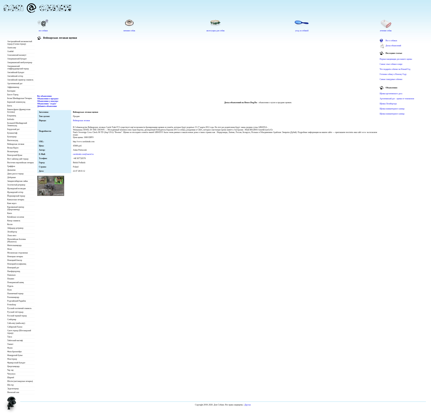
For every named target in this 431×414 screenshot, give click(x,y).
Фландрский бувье (15, 355)
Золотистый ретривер (16, 185)
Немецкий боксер (14, 260)
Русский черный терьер (17, 316)
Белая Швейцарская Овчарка (19, 98)
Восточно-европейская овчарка (20, 162)
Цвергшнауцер (13, 366)
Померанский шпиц (15, 282)
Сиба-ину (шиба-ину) (16, 323)
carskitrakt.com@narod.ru (83, 154)
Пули (9, 290)
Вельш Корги (12, 148)
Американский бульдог (17, 59)
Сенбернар (11, 319)
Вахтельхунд (12, 140)
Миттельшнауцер (14, 245)
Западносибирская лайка (17, 181)
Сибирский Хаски (14, 327)
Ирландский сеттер (15, 192)
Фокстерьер (12, 359)
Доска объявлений (393, 45)
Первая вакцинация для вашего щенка (396, 59)
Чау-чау (10, 370)
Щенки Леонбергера (388, 103)
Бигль (9, 106)
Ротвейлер (11, 304)
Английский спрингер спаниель (20, 80)
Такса (9, 337)
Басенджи (11, 91)
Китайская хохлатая (15, 217)
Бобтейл (10, 119)
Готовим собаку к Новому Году (393, 74)
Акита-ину (11, 47)
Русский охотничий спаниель (19, 308)
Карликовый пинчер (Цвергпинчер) (15, 208)
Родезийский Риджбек (16, 301)
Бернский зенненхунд (16, 102)
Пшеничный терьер (15, 293)
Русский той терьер (15, 312)
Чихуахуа (11, 374)
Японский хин (13, 392)
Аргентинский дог (15, 83)
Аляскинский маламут (16, 55)
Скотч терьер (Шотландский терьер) (19, 331)
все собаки (43, 30)
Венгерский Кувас (14, 155)
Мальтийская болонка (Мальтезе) (16, 240)
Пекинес (10, 279)
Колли (9, 224)
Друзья (248, 405)
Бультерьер (11, 136)
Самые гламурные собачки (391, 79)
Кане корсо (11, 203)
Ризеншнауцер (13, 297)
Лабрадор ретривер (15, 228)
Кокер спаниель (13, 220)
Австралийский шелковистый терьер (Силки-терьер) (19, 42)
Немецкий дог (13, 267)
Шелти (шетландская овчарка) (20, 381)
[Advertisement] (207, 68)
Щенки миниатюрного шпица (392, 109)
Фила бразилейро (14, 351)
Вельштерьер (12, 151)
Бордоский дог (13, 129)
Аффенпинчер (13, 87)
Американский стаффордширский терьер (18, 67)
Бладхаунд (11, 115)
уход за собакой (301, 30)
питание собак (129, 30)
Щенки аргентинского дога (391, 93)
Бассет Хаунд (12, 94)
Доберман (11, 177)
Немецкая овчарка (15, 256)
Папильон (11, 275)
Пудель (10, 286)
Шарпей (10, 377)
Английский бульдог (15, 72)
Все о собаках (391, 40)
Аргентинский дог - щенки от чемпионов (397, 98)
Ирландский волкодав (16, 188)
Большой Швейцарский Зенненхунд (17, 124)
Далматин (11, 170)
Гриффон (11, 166)
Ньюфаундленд (13, 271)
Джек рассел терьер (15, 173)
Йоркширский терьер (16, 196)
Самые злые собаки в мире (391, 64)
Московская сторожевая (17, 253)
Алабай (10, 51)
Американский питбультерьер (19, 62)
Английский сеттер (15, 76)
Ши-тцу (10, 385)
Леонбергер (12, 232)
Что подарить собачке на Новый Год (395, 69)
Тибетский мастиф (15, 340)
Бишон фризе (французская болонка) (18, 110)
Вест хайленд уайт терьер (17, 159)
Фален (9, 348)
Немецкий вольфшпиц (16, 264)
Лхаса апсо (11, 235)
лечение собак (386, 30)
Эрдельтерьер (13, 388)
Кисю (9, 213)
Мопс (9, 249)
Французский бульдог (16, 362)
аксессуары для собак (215, 30)
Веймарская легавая (15, 144)
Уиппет (10, 344)
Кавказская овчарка (15, 199)
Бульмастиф (12, 133)
